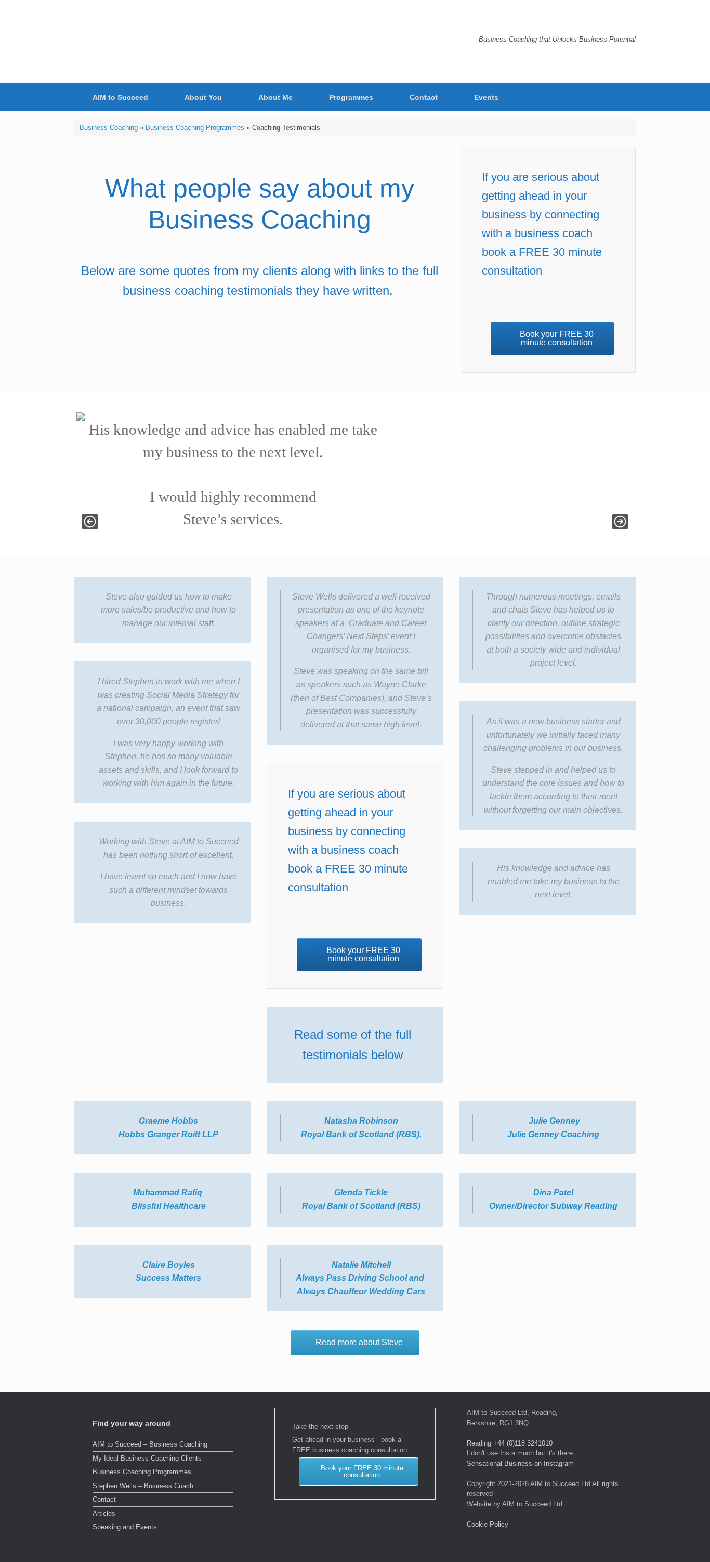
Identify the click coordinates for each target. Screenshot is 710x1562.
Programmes (351, 97)
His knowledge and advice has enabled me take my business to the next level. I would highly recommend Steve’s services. (231, 474)
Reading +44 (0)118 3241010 (510, 1443)
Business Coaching (109, 128)
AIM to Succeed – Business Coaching (150, 1444)
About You (203, 97)
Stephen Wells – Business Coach (143, 1486)
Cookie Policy (487, 1524)
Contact (424, 97)
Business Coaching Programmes (195, 128)
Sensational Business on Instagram (520, 1463)
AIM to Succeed (120, 97)
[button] (620, 97)
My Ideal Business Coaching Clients (147, 1458)
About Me (275, 97)
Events (486, 97)
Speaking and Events (125, 1527)
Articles (104, 1513)
